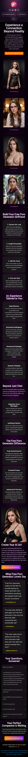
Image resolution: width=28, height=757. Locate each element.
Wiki (25, 750)
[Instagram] (10, 10)
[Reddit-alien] (12, 10)
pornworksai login (18, 752)
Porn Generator (5, 752)
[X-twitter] (18, 10)
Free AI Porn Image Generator (14, 754)
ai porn (2, 750)
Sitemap (17, 746)
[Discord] (15, 10)
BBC (11, 752)
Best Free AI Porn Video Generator (14, 750)
